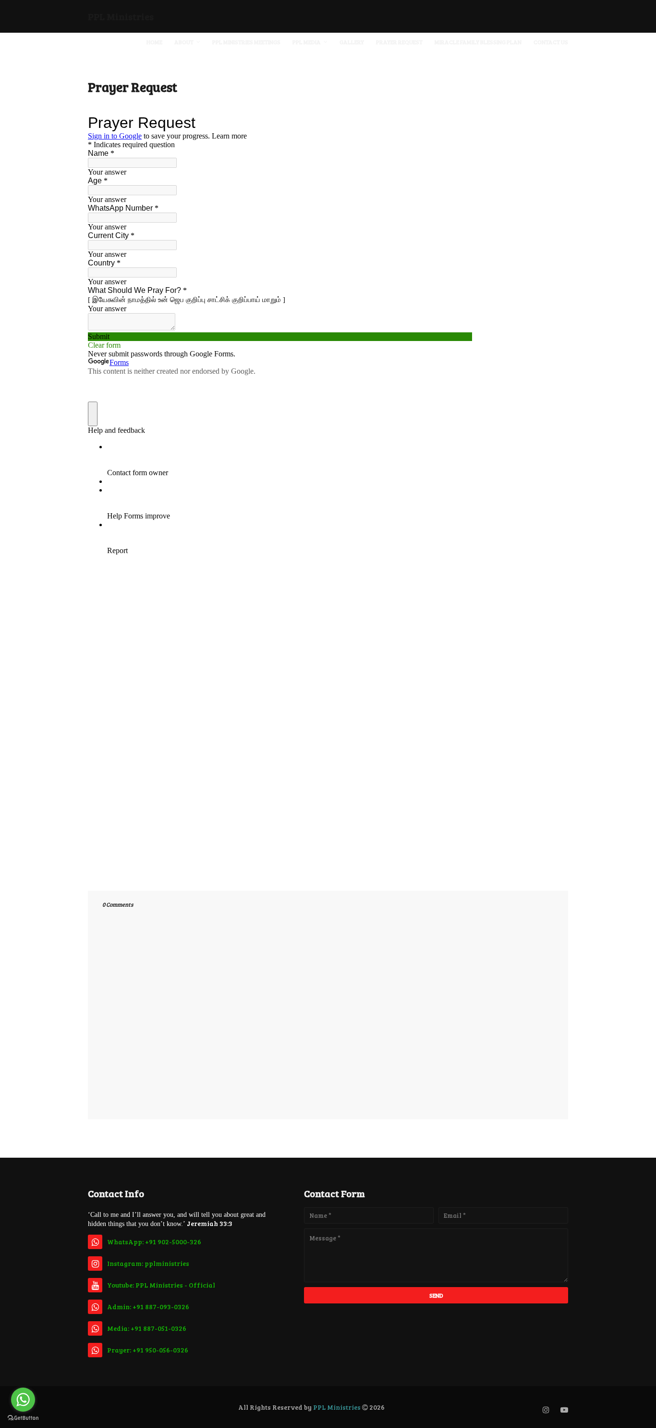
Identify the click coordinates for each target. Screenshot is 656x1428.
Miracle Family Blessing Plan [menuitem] (478, 42)
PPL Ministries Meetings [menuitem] (246, 42)
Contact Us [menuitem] (551, 42)
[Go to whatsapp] (23, 1400)
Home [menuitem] (154, 42)
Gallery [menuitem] (352, 42)
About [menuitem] (184, 42)
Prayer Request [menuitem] (399, 42)
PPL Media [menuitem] (306, 42)
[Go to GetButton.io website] (23, 1418)
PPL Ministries (121, 16)
